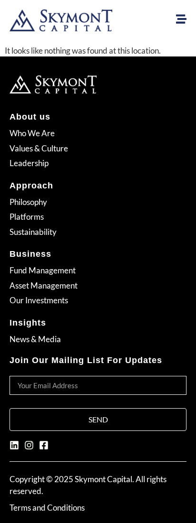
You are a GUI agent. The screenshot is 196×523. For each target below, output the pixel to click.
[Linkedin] (14, 445)
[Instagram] (29, 445)
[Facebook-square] (44, 445)
